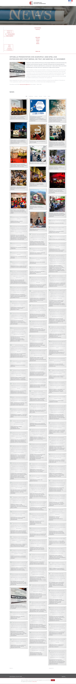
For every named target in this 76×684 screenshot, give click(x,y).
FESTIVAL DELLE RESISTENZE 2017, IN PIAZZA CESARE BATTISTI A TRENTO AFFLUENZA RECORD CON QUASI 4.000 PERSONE (38, 285)
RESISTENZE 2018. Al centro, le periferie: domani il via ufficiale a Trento (37, 207)
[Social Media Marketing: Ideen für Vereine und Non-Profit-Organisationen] (19, 613)
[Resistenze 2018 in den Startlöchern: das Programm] (38, 259)
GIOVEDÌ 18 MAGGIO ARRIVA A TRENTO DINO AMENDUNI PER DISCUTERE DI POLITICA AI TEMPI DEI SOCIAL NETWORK (38, 386)
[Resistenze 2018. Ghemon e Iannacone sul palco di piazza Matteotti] (38, 249)
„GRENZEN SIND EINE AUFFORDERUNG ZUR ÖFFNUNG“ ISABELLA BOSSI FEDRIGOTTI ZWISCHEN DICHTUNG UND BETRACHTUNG (18, 441)
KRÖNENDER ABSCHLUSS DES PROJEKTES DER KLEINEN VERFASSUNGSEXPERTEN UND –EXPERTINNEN (38, 424)
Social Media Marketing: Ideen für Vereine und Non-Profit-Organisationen (17, 617)
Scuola (45, 96)
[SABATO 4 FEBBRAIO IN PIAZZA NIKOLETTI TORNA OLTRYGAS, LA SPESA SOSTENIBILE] (57, 564)
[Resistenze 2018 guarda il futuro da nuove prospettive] (38, 220)
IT (69, 2)
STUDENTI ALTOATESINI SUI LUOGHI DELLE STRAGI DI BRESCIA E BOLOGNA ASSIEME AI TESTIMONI (18, 557)
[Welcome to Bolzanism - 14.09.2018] (38, 154)
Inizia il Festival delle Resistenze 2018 (57, 239)
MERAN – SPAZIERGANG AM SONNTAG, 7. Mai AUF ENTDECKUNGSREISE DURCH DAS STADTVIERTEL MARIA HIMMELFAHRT (19, 403)
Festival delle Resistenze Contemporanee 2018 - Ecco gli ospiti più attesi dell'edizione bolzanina (56, 250)
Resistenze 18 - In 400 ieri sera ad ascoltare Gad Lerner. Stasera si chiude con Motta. (36, 184)
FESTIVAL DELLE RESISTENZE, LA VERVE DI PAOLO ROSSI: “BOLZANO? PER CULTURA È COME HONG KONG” (56, 461)
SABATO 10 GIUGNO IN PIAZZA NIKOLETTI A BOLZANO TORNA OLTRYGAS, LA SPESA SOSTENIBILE (56, 377)
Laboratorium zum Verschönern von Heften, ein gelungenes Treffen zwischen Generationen (18, 646)
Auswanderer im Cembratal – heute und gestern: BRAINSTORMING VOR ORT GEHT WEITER (19, 415)
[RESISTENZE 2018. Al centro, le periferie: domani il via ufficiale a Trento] (38, 197)
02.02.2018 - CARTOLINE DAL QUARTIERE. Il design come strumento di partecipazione (37, 272)
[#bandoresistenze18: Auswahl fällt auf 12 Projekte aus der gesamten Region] (19, 263)
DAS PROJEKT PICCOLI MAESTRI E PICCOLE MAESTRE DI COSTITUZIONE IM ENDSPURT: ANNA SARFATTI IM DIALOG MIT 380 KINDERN (18, 531)
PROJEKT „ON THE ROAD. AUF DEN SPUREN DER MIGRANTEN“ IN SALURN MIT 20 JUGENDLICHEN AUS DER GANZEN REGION (18, 392)
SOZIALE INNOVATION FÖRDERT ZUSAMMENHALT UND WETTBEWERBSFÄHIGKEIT (16, 427)
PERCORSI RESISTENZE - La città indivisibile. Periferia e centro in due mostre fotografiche (56, 167)
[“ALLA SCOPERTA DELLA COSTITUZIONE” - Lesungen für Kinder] (57, 397)
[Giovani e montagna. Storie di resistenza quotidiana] (19, 218)
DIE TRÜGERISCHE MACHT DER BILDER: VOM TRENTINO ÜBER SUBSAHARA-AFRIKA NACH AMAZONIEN (38, 535)
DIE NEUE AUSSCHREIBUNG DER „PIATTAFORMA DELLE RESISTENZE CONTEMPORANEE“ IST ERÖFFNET (36, 653)
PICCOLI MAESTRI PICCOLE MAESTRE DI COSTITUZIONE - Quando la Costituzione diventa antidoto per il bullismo (19, 165)
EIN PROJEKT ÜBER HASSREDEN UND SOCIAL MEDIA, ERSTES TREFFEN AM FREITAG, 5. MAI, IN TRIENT (38, 411)
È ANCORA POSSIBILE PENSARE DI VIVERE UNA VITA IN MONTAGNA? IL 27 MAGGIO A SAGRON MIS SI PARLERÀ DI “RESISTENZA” (18, 378)
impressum (63, 676)
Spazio (49, 96)
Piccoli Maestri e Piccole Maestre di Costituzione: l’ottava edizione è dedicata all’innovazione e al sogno (18, 117)
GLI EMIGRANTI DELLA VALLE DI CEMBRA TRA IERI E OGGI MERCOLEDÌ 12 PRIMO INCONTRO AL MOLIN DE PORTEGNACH (38, 508)
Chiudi (53, 680)
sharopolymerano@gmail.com (25, 84)
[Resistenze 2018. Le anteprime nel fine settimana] (19, 253)
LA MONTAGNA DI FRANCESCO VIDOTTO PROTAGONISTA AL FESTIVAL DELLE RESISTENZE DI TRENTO (18, 308)
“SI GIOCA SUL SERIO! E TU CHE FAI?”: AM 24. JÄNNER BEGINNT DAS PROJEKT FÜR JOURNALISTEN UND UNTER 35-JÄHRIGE (18, 569)
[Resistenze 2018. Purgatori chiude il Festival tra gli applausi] (57, 228)
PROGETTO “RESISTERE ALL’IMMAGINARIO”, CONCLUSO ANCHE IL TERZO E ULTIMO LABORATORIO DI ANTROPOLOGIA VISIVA (37, 399)
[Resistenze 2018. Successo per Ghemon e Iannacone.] (19, 244)
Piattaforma (31, 96)
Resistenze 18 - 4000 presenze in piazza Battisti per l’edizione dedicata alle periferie (18, 188)
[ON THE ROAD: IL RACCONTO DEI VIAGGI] (57, 221)
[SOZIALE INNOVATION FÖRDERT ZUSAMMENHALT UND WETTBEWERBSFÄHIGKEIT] (19, 422)
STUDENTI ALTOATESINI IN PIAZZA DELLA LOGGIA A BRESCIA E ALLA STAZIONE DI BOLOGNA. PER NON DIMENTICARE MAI (37, 562)
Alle (26, 96)
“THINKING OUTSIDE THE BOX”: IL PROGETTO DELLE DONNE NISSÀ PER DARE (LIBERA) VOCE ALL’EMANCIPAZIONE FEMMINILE (19, 545)
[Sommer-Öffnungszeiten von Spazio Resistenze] (19, 362)
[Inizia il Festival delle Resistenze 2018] (57, 237)
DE (71, 2)
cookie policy (34, 681)
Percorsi (40, 96)
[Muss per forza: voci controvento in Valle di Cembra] (38, 132)
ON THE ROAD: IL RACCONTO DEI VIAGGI (56, 223)
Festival (36, 96)
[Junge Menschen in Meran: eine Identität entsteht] (38, 476)
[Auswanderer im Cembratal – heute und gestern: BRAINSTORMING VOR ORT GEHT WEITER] (19, 411)
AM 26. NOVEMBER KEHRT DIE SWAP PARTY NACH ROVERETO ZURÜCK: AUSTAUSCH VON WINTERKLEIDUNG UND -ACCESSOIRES (38, 610)
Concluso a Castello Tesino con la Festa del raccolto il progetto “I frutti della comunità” (56, 645)
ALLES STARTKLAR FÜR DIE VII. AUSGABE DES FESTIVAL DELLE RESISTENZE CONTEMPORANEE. (18, 518)
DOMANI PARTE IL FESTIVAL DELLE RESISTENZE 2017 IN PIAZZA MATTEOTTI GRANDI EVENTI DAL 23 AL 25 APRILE (37, 470)
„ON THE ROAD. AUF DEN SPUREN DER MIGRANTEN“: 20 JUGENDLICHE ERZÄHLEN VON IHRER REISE (56, 365)
